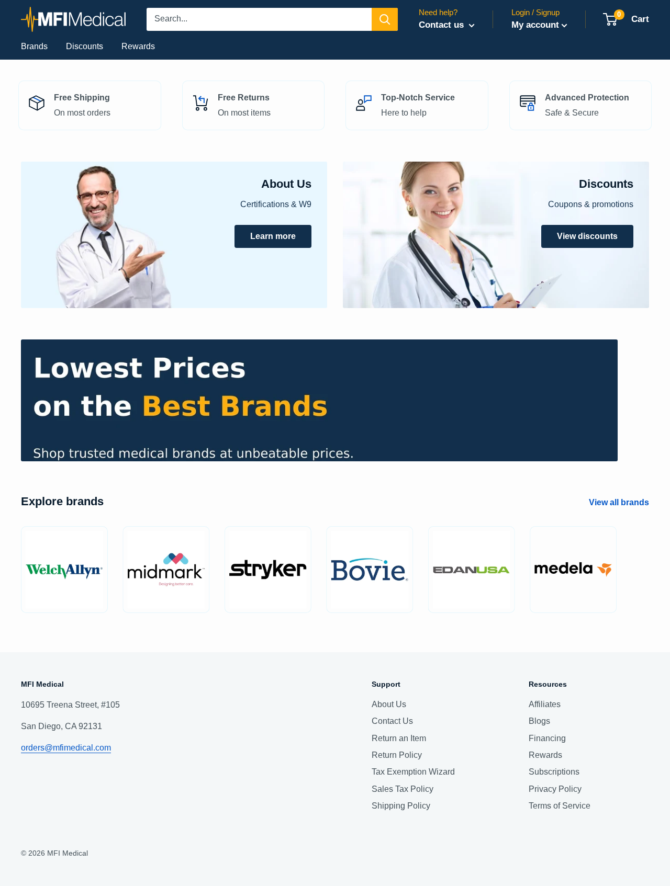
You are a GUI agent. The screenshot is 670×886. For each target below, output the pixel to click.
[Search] (385, 19)
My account (535, 25)
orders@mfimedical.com (66, 747)
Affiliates (545, 704)
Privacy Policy (555, 789)
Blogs (539, 721)
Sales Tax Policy (402, 789)
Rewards (138, 46)
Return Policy (397, 755)
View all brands (620, 502)
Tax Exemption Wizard (413, 771)
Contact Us (392, 721)
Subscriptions (554, 771)
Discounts (84, 46)
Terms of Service (559, 805)
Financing (547, 738)
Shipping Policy (401, 805)
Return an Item (399, 738)
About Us (389, 704)
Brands (34, 46)
